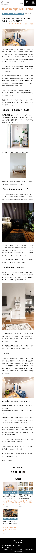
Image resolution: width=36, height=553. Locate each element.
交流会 (5, 529)
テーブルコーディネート (10, 502)
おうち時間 (6, 501)
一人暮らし (25, 24)
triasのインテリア (8, 24)
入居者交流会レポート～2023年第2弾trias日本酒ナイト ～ (10, 523)
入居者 (10, 529)
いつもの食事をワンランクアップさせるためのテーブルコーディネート (9, 496)
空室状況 (25, 503)
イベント (5, 527)
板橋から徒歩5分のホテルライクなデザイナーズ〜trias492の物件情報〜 (26, 496)
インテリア (17, 24)
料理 (13, 503)
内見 (20, 501)
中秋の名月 (13, 527)
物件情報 (25, 501)
